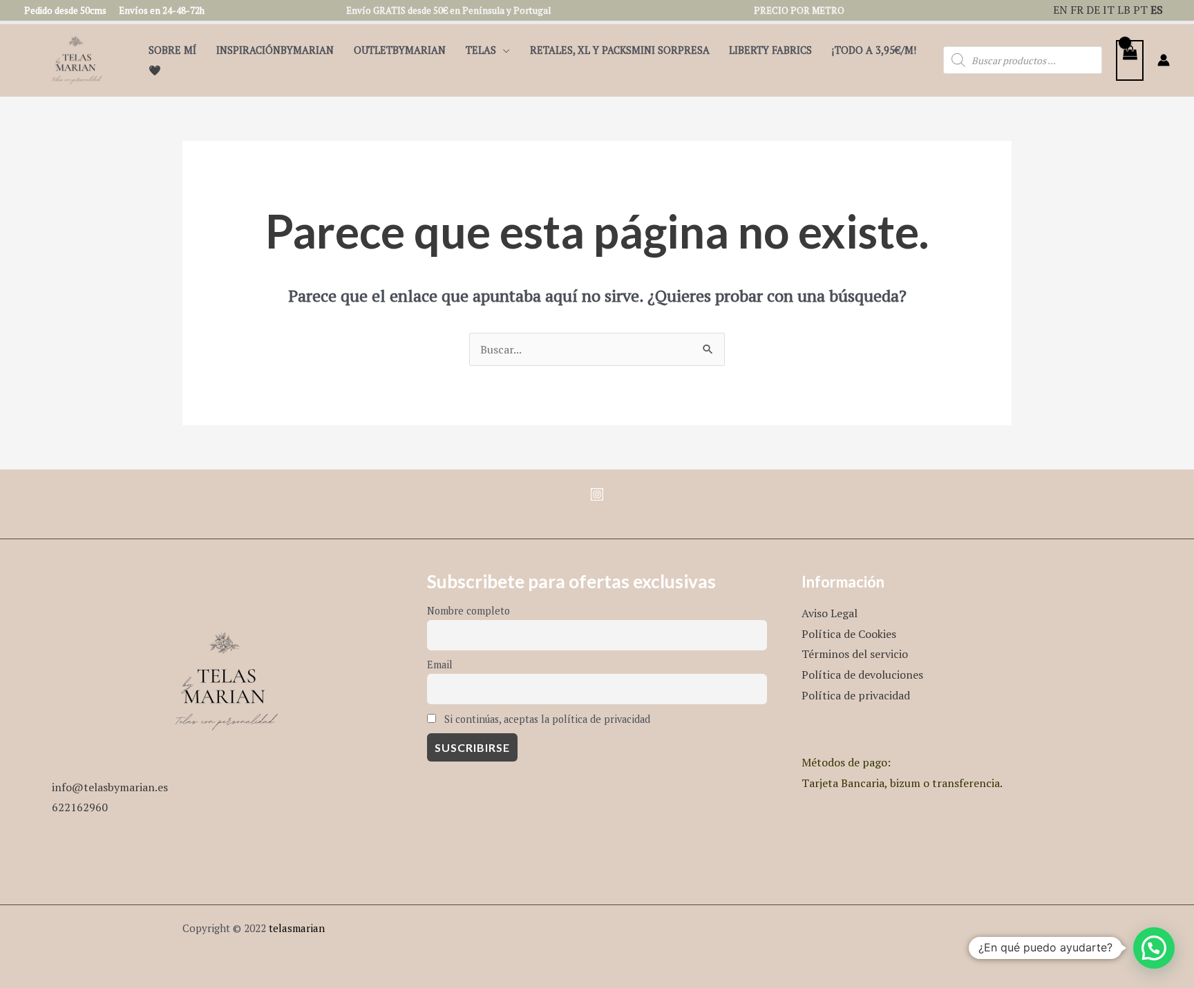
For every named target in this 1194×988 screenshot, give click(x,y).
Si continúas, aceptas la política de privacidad (546, 719)
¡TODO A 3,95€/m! (874, 50)
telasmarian (297, 928)
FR (1076, 9)
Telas (481, 50)
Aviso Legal (829, 613)
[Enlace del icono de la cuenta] (1163, 60)
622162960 (80, 807)
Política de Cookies (849, 633)
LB (1123, 9)
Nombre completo (468, 610)
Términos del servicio (855, 653)
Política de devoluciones (862, 674)
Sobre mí (172, 50)
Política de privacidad (856, 695)
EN (1060, 9)
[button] (1154, 948)
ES (1156, 9)
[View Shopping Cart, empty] (1130, 60)
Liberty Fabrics (770, 50)
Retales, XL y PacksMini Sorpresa (620, 50)
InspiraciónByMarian (275, 50)
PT (1140, 9)
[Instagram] (597, 494)
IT (1109, 9)
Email (440, 664)
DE (1093, 9)
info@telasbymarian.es (110, 787)
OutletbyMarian (400, 50)
